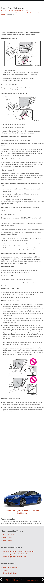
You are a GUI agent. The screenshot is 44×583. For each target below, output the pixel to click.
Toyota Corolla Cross (10, 535)
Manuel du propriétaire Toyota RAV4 (15, 556)
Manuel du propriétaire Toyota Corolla (15, 554)
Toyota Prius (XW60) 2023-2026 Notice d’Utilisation (16, 11)
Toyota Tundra (7, 537)
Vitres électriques (12, 580)
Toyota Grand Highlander (11, 567)
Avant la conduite (32, 580)
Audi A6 (5, 570)
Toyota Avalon (7, 540)
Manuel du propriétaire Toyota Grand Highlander (18, 551)
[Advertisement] (22, 24)
